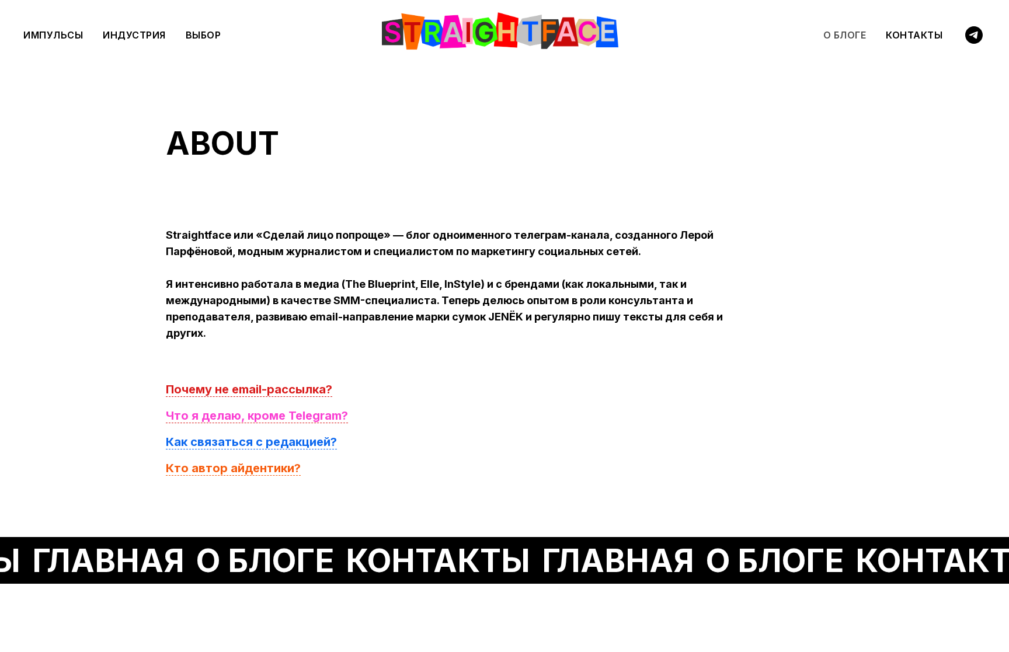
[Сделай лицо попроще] (974, 35)
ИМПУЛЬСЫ (53, 35)
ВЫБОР (203, 35)
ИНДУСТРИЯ (134, 35)
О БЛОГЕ (845, 35)
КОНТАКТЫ (914, 35)
